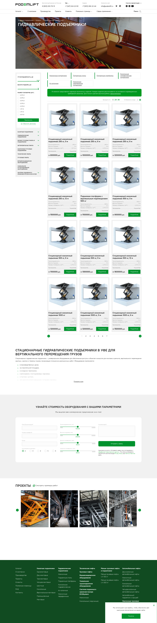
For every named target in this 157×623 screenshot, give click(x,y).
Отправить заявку (117, 444)
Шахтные (40, 586)
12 (113, 100)
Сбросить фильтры (29, 124)
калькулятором (115, 94)
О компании (32, 11)
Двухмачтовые (42, 575)
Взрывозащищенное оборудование (25, 161)
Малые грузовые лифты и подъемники (26, 141)
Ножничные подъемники (58, 76)
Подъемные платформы (105, 76)
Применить (28, 120)
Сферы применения (104, 11)
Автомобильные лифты (25, 145)
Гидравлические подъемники (23, 136)
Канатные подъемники (25, 132)
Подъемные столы (79, 76)
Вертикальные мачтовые (46, 593)
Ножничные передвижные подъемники (78, 83)
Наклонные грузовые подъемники (25, 149)
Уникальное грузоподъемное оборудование (23, 167)
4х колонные (53, 83)
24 (116, 100)
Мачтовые (40, 600)
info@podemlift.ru (107, 6)
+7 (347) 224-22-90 (71, 6)
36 (118, 100)
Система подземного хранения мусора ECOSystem (27, 173)
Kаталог (18, 568)
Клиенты (68, 11)
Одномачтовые (42, 572)
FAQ (17, 589)
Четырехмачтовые (44, 582)
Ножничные (62, 574)
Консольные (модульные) (89, 601)
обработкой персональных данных (108, 452)
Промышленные (43, 596)
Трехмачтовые (42, 579)
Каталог (18, 11)
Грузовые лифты (23, 157)
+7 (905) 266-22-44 (89, 6)
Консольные (41, 589)
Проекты (58, 11)
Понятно (131, 616)
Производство (45, 11)
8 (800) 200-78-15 (48, 6)
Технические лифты (24, 154)
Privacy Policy (119, 453)
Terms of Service (130, 453)
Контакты (19, 593)
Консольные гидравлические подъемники (125, 75)
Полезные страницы (83, 11)
